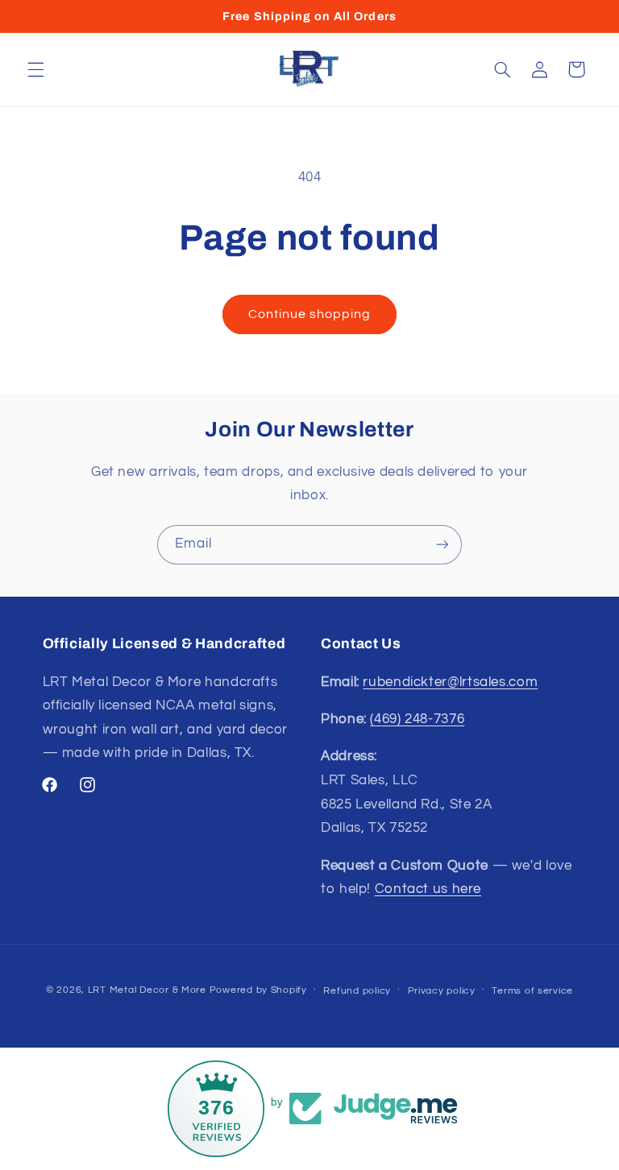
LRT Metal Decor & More (147, 990)
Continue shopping (310, 314)
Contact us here (428, 889)
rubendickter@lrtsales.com (450, 682)
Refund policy (357, 990)
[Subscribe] (442, 544)
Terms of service (532, 990)
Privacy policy (442, 990)
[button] (35, 69)
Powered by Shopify (258, 990)
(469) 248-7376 (417, 719)
